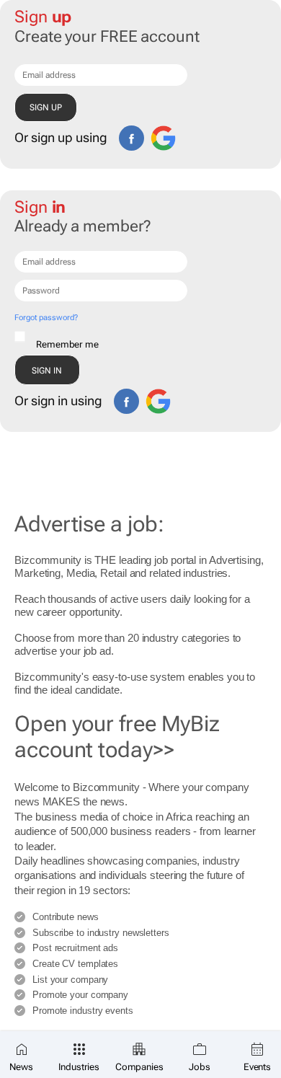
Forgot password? (45, 317)
